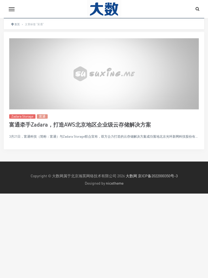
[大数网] (104, 9)
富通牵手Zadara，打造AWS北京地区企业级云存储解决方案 (80, 124)
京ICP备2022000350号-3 (158, 175)
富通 (42, 116)
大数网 (131, 175)
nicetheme (114, 183)
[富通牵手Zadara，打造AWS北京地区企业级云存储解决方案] (104, 74)
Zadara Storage (22, 116)
